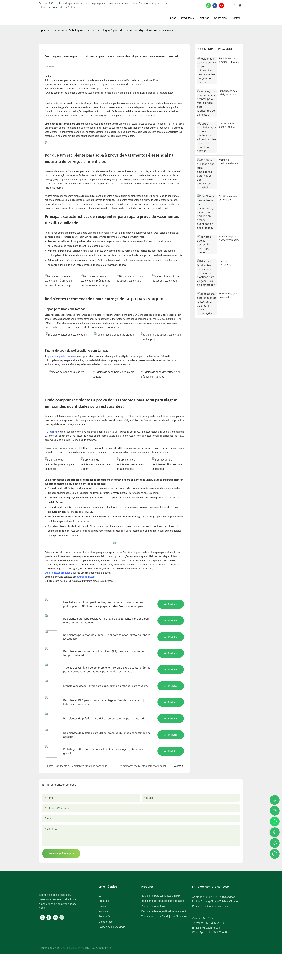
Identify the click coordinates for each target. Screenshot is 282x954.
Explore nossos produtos (57, 573)
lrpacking (44, 30)
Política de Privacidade (111, 927)
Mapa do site (77, 947)
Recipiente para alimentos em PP (160, 895)
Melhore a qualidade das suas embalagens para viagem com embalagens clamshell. (229, 161)
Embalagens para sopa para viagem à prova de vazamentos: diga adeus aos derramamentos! (122, 30)
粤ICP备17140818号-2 (98, 947)
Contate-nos (105, 921)
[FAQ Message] (275, 853)
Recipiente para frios (153, 906)
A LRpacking (51, 432)
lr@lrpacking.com (85, 577)
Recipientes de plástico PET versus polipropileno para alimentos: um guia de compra (229, 60)
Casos (102, 906)
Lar (100, 895)
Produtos (103, 900)
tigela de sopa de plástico (60, 356)
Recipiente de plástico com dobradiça (163, 900)
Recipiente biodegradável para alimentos (165, 911)
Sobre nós (104, 916)
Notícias (59, 30)
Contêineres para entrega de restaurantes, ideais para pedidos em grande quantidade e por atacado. (229, 198)
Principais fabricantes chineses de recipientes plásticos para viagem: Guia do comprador (227, 263)
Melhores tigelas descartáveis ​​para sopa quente (228, 238)
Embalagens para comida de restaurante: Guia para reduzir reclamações (228, 295)
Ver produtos (170, 604)
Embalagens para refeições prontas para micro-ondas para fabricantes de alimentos (229, 92)
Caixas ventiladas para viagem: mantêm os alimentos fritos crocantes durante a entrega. (230, 125)
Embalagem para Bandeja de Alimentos (164, 916)
